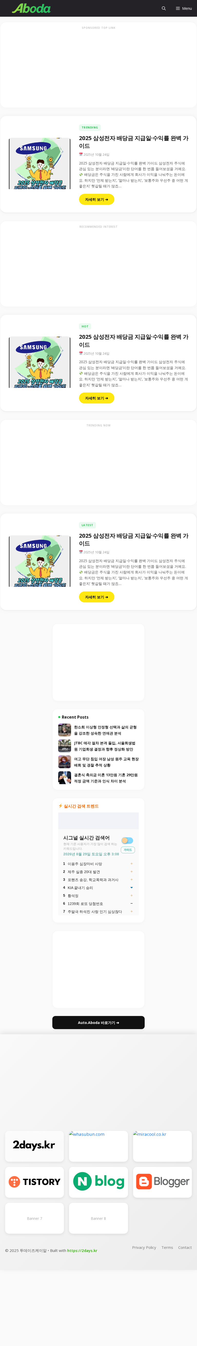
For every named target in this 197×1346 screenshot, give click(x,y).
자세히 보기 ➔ (96, 199)
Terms (167, 1247)
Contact (185, 1247)
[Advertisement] (98, 68)
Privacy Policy (144, 1247)
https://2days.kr (82, 1250)
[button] (164, 8)
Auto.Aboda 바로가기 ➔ (98, 1022)
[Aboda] (32, 8)
